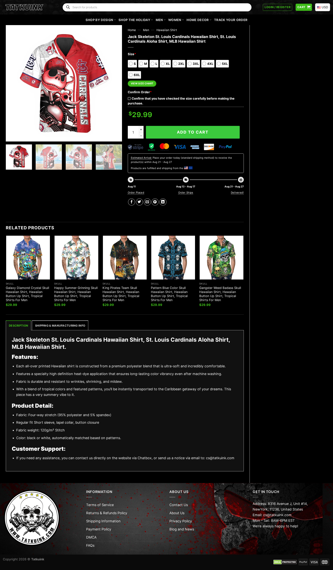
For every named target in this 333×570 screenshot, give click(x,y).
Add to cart (193, 132)
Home (132, 30)
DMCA (91, 537)
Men (159, 20)
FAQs (90, 545)
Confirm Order (140, 92)
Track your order (230, 20)
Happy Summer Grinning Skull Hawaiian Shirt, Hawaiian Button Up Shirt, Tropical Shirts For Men (76, 294)
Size (132, 54)
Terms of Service (100, 505)
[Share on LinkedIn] (162, 202)
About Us (176, 513)
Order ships (185, 192)
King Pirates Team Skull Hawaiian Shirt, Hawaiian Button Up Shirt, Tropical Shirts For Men (121, 294)
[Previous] (12, 83)
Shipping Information (103, 521)
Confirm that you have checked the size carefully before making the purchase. (181, 101)
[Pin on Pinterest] (155, 202)
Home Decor (198, 20)
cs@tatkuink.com (220, 458)
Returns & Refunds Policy (106, 513)
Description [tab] (18, 325)
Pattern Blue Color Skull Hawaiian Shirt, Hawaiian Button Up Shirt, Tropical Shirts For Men (169, 294)
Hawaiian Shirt (166, 30)
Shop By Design (99, 20)
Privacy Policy (180, 521)
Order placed (136, 192)
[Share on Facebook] (131, 202)
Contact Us (178, 505)
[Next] (114, 83)
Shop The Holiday (134, 20)
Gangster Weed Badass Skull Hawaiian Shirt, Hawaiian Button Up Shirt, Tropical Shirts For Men (220, 294)
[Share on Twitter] (139, 202)
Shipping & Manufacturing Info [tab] (60, 325)
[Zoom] (11, 136)
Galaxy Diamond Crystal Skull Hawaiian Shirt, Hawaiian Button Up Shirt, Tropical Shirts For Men (27, 294)
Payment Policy (98, 529)
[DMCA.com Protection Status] (285, 562)
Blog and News (181, 529)
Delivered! (237, 192)
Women (174, 20)
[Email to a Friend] (147, 202)
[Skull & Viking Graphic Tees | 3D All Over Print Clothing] (24, 7)
